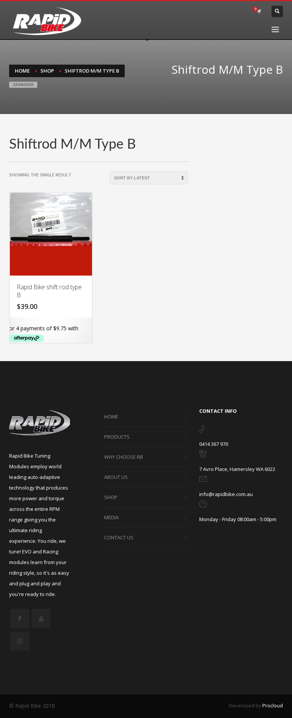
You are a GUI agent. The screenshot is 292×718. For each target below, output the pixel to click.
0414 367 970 (213, 444)
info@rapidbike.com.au (226, 494)
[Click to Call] (201, 430)
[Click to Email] (203, 480)
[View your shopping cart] (258, 11)
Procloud (272, 705)
